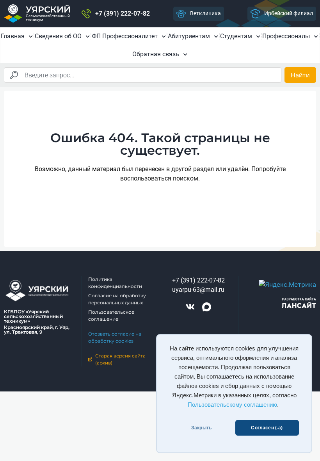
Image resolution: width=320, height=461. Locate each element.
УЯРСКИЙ (48, 9)
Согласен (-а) (267, 428)
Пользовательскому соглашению (232, 405)
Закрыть (201, 428)
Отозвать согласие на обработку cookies (114, 337)
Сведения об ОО (58, 36)
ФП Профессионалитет (125, 36)
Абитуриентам (189, 36)
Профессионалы (286, 36)
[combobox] (142, 75)
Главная (13, 36)
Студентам (236, 36)
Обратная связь (155, 54)
